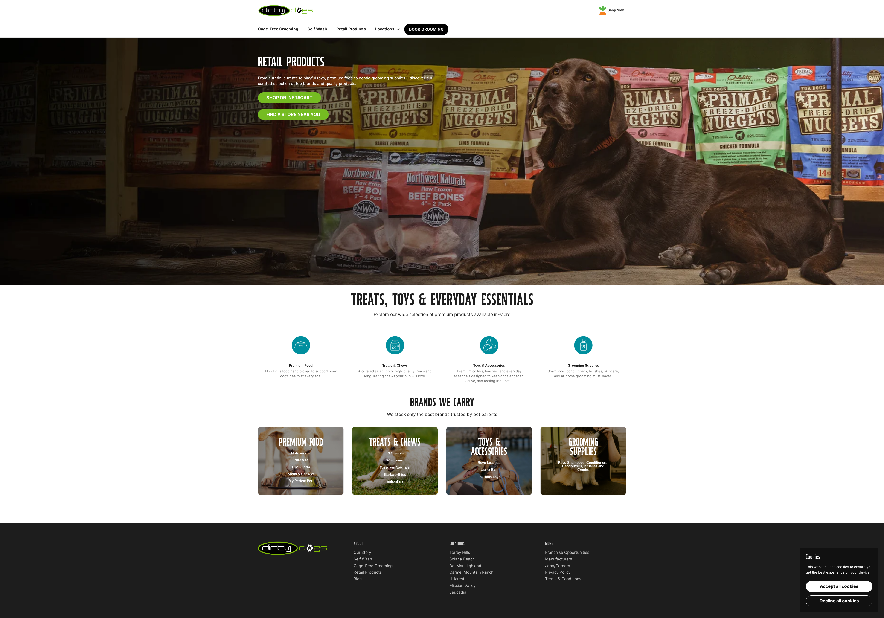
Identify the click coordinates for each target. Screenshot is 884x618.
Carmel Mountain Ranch (471, 572)
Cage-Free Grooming (373, 565)
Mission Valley (462, 585)
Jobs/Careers (557, 565)
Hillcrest (456, 579)
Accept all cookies (839, 586)
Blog (358, 579)
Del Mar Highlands (466, 565)
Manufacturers (558, 559)
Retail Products (368, 572)
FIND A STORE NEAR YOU (293, 114)
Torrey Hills (459, 552)
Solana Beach (462, 559)
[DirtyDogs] (285, 11)
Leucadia (457, 592)
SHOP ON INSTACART (289, 97)
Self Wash (363, 559)
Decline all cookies (839, 600)
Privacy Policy (557, 572)
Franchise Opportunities (567, 552)
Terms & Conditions (563, 579)
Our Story (362, 552)
